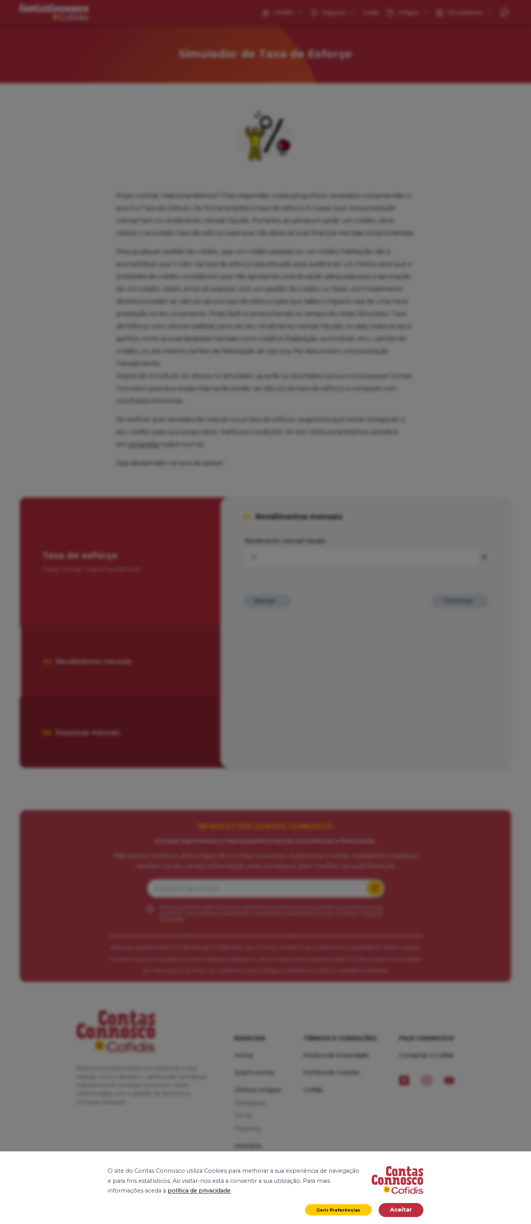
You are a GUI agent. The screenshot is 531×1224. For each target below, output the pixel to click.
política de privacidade (199, 1190)
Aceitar (401, 1209)
